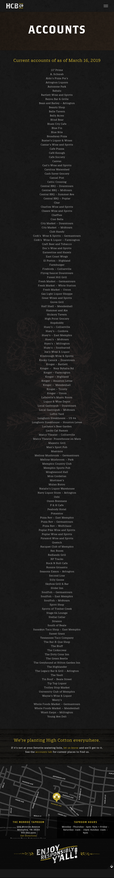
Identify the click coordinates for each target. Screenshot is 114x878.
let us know (71, 747)
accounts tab (43, 751)
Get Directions (28, 835)
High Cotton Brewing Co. (14, 5)
